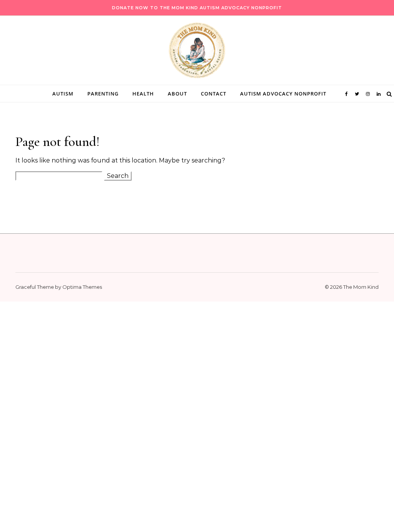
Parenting (103, 93)
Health (143, 93)
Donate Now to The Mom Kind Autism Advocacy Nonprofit (197, 7)
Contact (213, 93)
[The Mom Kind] (197, 52)
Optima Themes (82, 287)
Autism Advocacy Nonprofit (283, 93)
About (177, 93)
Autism (62, 93)
